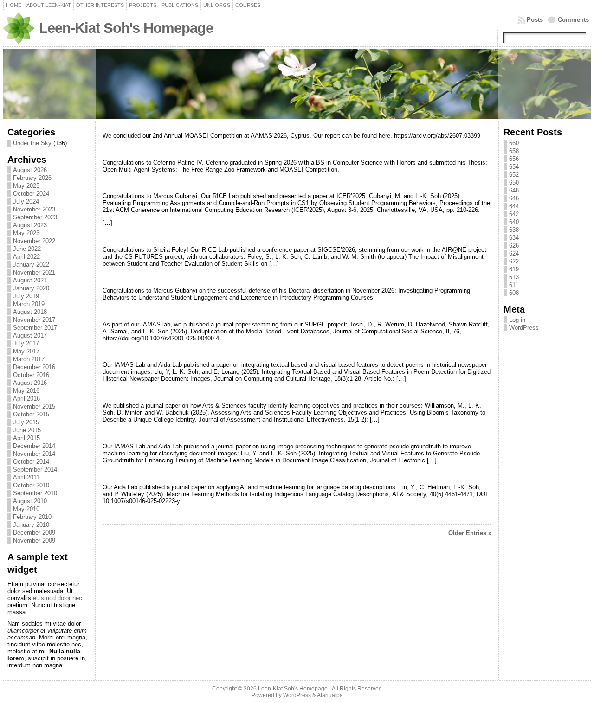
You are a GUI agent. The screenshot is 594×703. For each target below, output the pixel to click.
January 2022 (31, 264)
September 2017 (35, 327)
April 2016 (26, 398)
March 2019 (29, 303)
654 (514, 166)
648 (514, 190)
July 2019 (26, 296)
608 (514, 292)
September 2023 (35, 217)
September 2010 (35, 493)
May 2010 (26, 508)
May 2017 (26, 351)
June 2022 (27, 248)
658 (514, 150)
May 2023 (26, 233)
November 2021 (34, 272)
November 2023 (34, 209)
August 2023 (30, 225)
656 (514, 158)
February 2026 (32, 177)
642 (514, 214)
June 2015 (27, 430)
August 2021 (30, 280)
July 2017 (26, 343)
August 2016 (30, 382)
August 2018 (30, 311)
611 (513, 284)
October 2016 (31, 374)
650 (514, 182)
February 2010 (32, 516)
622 (514, 261)
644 (514, 206)
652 (514, 174)
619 (514, 269)
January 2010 (31, 524)
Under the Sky (32, 143)
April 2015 (26, 438)
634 (514, 237)
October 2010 (31, 485)
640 (514, 221)
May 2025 (26, 185)
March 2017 (29, 359)
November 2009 (34, 540)
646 (514, 198)
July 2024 (26, 201)
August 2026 (30, 169)
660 (514, 143)
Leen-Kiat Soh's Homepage (126, 28)
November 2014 (34, 453)
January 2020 (31, 288)
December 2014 (34, 445)
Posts (535, 19)
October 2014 (31, 461)
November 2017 (34, 319)
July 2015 (26, 422)
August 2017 (30, 335)
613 (514, 277)
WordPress (524, 327)
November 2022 (34, 240)
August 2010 (30, 501)
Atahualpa (330, 695)
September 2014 (35, 469)
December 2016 (34, 367)
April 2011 (26, 477)
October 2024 (31, 193)
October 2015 (31, 414)
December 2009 (34, 532)
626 (514, 245)
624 (514, 253)
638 (514, 229)
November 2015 (34, 406)
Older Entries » (469, 533)
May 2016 (26, 390)
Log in (517, 319)
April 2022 (26, 256)
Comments (573, 19)
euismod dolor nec (57, 597)
